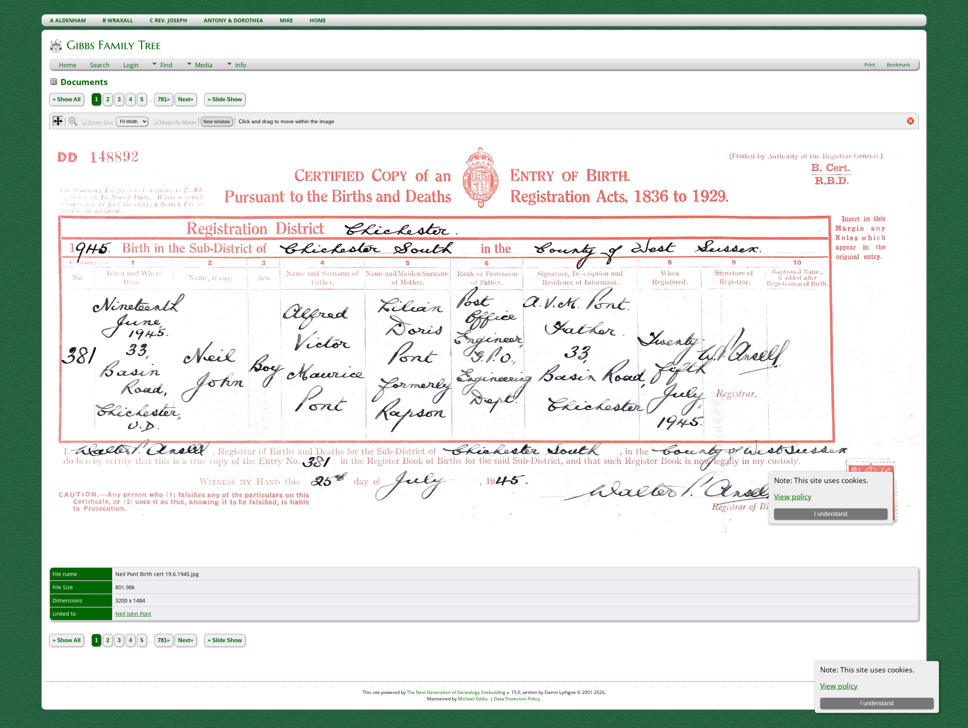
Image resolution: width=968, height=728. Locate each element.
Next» (185, 99)
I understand (877, 703)
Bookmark (898, 64)
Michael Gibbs (473, 698)
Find (166, 65)
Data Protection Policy (517, 698)
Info (240, 65)
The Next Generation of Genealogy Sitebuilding (456, 692)
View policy (839, 686)
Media (204, 65)
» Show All (67, 99)
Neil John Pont (133, 613)
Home (67, 65)
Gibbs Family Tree (114, 45)
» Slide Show (225, 99)
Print (869, 64)
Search (100, 65)
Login (131, 65)
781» (164, 99)
